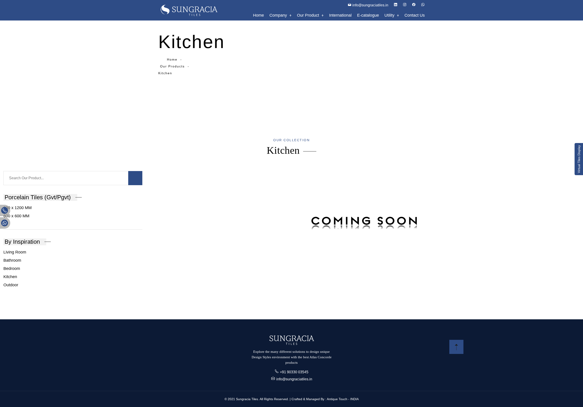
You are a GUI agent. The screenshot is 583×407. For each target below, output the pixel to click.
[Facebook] (414, 5)
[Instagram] (405, 5)
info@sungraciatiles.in (294, 379)
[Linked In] (395, 5)
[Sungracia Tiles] (189, 10)
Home (172, 59)
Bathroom (12, 260)
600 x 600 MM (16, 216)
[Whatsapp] (423, 5)
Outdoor (10, 285)
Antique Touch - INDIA (343, 399)
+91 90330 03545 (294, 372)
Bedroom (11, 268)
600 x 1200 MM (17, 207)
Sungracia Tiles (247, 399)
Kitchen (10, 276)
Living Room (14, 252)
